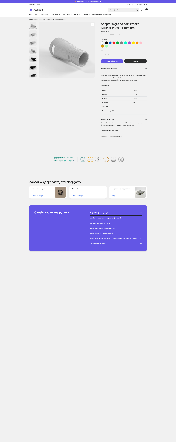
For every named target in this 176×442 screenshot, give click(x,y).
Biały (102, 42)
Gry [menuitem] (36, 14)
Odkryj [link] (113, 196)
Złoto (102, 46)
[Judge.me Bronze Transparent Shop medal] (106, 159)
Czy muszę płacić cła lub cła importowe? (102, 228)
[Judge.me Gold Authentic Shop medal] (90, 159)
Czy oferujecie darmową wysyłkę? (100, 223)
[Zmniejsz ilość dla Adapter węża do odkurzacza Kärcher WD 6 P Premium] (102, 54)
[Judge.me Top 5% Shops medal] (113, 159)
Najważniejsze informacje (109, 68)
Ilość (102, 50)
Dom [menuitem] (30, 14)
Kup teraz (135, 61)
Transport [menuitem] (85, 14)
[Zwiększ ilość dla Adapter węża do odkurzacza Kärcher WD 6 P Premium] (108, 54)
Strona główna (33, 19)
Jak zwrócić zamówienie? (98, 243)
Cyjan (125, 42)
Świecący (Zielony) (106, 46)
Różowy (140, 42)
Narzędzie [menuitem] (55, 14)
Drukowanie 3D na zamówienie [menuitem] (101, 14)
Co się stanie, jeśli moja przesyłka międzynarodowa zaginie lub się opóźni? (113, 238)
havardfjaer (119, 136)
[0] (145, 9)
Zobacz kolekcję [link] (37, 196)
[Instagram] (130, 4)
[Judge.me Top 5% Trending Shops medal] (121, 159)
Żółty (133, 42)
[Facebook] (127, 4)
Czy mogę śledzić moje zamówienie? (101, 233)
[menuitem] (32, 4)
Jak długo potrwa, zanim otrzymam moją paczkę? (105, 218)
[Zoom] (92, 24)
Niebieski (110, 42)
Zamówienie (32, 4)
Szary (121, 42)
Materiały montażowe (107, 119)
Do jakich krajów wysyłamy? (99, 213)
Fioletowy (129, 42)
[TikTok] (132, 4)
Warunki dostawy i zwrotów (109, 130)
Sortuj (106, 42)
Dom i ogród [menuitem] (66, 14)
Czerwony (113, 42)
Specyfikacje (105, 85)
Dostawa (112, 34)
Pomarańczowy (137, 42)
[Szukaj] (137, 10)
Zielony (117, 42)
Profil (38, 4)
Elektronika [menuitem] (44, 14)
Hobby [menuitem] (76, 14)
